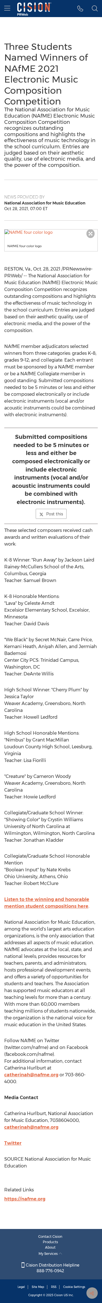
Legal (21, 1287)
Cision (58, 1295)
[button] (51, 232)
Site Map (38, 1287)
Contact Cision (50, 1236)
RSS (53, 1287)
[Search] (95, 8)
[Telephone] (80, 8)
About (50, 1247)
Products (50, 1242)
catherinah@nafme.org (31, 1074)
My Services (49, 1253)
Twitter (13, 1143)
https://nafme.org (24, 1199)
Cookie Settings (74, 1287)
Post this (54, 514)
